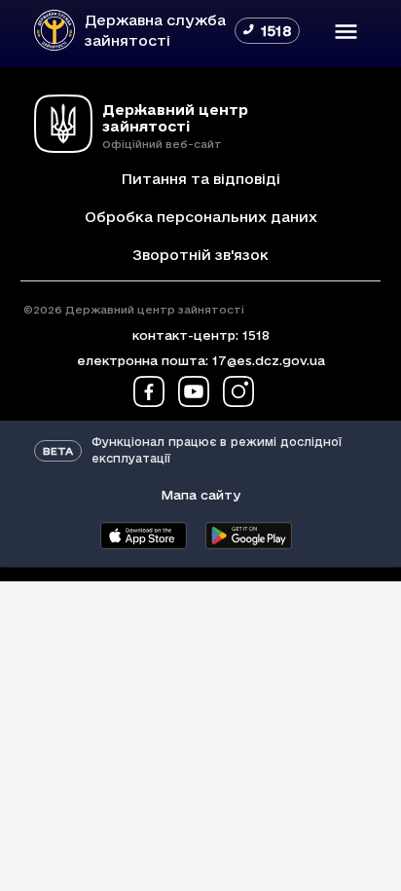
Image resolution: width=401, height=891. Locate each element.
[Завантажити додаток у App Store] (143, 535)
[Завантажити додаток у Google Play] (248, 535)
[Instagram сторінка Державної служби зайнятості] (238, 391)
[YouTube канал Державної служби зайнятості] (193, 391)
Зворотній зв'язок (200, 254)
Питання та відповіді (200, 178)
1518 (256, 335)
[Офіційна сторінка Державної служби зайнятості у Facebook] (148, 391)
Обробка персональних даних (201, 216)
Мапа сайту (200, 494)
